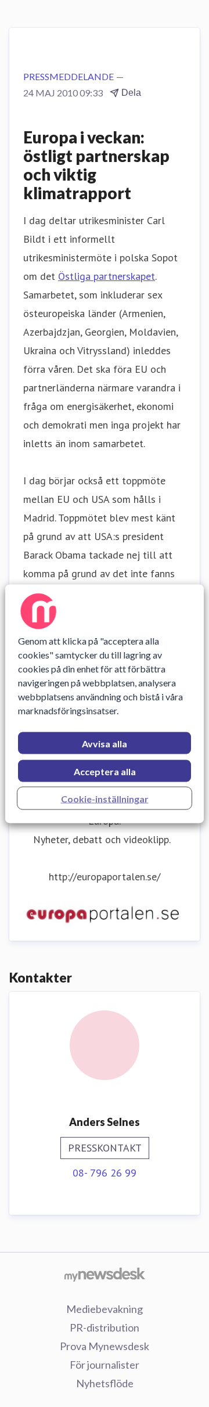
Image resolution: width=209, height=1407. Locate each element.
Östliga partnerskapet (106, 276)
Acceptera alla (105, 770)
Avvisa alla (104, 743)
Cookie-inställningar (105, 798)
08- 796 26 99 (104, 1172)
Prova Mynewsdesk (104, 1346)
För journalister (104, 1364)
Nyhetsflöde (105, 1383)
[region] (104, 703)
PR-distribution (104, 1327)
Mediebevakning (104, 1308)
